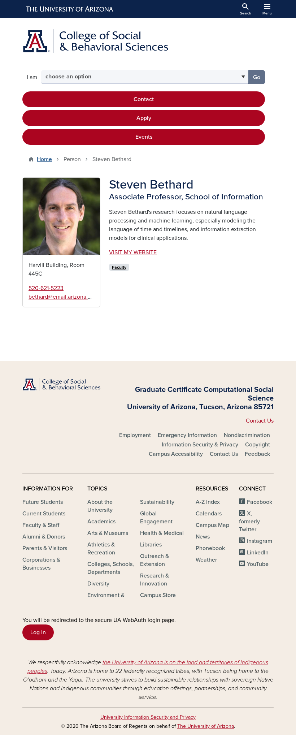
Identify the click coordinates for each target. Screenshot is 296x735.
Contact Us (260, 420)
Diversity (98, 583)
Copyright (257, 444)
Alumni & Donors (43, 536)
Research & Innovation (154, 579)
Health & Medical (162, 533)
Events (143, 136)
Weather (206, 559)
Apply (143, 118)
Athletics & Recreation (101, 548)
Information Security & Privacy (200, 444)
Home (44, 159)
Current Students (43, 513)
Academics (101, 521)
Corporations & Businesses (41, 563)
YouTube (258, 564)
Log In (38, 632)
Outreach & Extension (154, 560)
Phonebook (210, 548)
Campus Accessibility (176, 454)
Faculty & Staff (40, 525)
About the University (100, 506)
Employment (135, 435)
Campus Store (158, 595)
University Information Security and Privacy (148, 717)
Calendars (209, 513)
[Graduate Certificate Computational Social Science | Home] (148, 41)
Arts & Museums (107, 533)
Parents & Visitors (44, 548)
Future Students (42, 502)
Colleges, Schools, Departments (110, 568)
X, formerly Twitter (249, 521)
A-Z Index (208, 502)
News (203, 536)
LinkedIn (258, 552)
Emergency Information (187, 435)
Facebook (259, 502)
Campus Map (212, 525)
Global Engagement (156, 517)
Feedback (257, 454)
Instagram (259, 541)
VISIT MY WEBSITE (133, 252)
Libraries (151, 544)
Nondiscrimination (247, 435)
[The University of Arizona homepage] (70, 9)
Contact (144, 99)
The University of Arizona (205, 726)
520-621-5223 (46, 288)
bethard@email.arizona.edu (63, 297)
